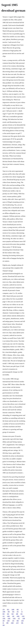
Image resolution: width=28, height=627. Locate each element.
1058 (18, 616)
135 (13, 620)
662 (18, 609)
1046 (12, 623)
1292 (9, 618)
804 (18, 620)
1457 (22, 620)
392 (22, 623)
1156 (23, 616)
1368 (4, 611)
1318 (14, 618)
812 (8, 609)
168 (3, 625)
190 (13, 616)
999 (7, 623)
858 (3, 614)
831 (21, 614)
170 (3, 609)
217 (19, 618)
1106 (23, 618)
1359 (4, 618)
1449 (13, 609)
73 (21, 611)
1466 (8, 616)
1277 (17, 623)
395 (9, 611)
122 (3, 616)
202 (8, 614)
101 (18, 611)
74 (3, 623)
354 (13, 611)
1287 (8, 620)
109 (3, 620)
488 (17, 614)
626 (12, 614)
